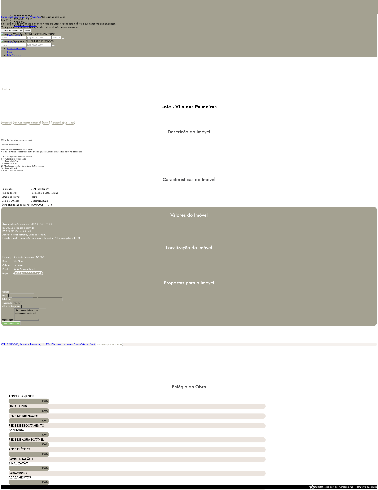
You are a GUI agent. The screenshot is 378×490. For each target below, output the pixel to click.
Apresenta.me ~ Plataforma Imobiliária (358, 487)
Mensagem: (8, 319)
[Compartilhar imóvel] (2, 49)
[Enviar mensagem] (63, 38)
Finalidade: (7, 303)
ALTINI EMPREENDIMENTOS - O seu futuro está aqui (28, 3)
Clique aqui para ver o (109, 344)
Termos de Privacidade (12, 30)
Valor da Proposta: (11, 306)
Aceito (27, 30)
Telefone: (6, 299)
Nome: (5, 292)
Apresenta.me (312, 486)
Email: (5, 295)
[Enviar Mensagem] (53, 45)
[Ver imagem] (189, 51)
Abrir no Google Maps (28, 273)
